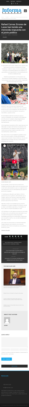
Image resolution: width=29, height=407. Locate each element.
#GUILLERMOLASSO (9, 242)
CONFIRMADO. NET (6, 182)
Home (2, 17)
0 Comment (14, 34)
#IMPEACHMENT (18, 242)
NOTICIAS (13, 1)
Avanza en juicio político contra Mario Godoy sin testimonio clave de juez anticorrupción (13, 287)
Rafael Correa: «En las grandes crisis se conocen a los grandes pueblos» (14, 306)
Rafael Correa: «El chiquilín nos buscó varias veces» (13, 293)
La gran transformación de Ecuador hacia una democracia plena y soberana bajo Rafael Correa (13, 299)
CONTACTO (18, 1)
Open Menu (25, 10)
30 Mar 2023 (4, 34)
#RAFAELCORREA (15, 244)
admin (9, 34)
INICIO (7, 1)
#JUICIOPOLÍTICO (7, 244)
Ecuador (7, 17)
